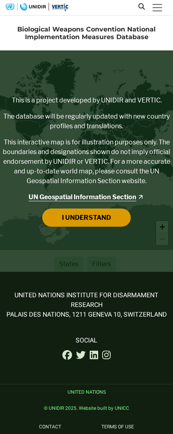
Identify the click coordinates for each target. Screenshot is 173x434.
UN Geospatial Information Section (82, 197)
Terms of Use (117, 427)
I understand (86, 217)
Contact (50, 427)
